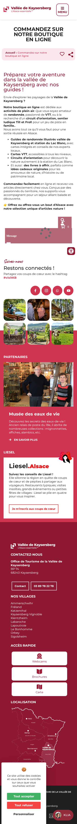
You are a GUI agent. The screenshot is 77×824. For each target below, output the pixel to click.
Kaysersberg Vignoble (26, 614)
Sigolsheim (19, 636)
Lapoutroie (18, 625)
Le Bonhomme (21, 629)
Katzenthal (18, 610)
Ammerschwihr (22, 603)
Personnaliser (23, 814)
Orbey (15, 633)
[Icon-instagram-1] (46, 290)
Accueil (10, 52)
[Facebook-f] (35, 290)
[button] (23, 439)
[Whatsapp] (57, 290)
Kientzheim (19, 618)
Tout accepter (24, 796)
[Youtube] (68, 290)
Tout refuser (24, 805)
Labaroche (18, 621)
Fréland (16, 607)
